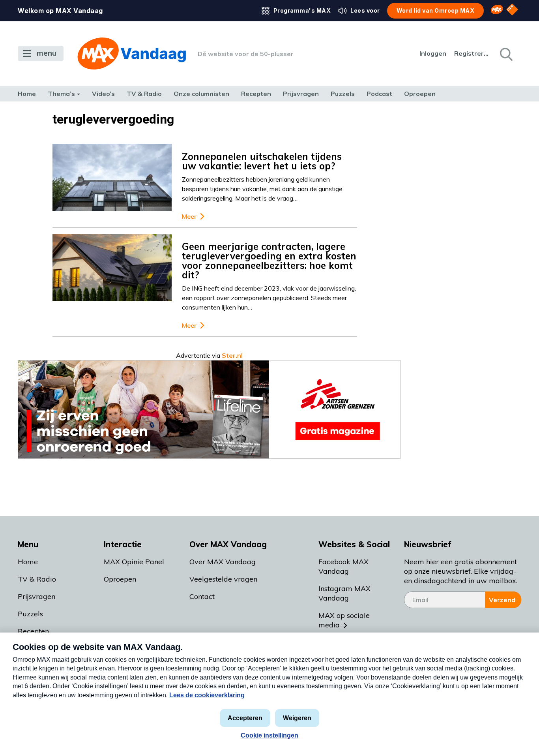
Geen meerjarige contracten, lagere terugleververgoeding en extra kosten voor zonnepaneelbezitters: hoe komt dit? (269, 260)
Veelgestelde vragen (223, 579)
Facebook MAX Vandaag (343, 566)
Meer (189, 216)
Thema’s (61, 94)
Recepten (256, 94)
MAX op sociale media (344, 620)
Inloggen (432, 53)
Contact (202, 596)
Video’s (103, 94)
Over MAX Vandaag (222, 561)
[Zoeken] (505, 54)
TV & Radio (144, 94)
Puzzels (343, 94)
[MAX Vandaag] (131, 53)
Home (27, 94)
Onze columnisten (201, 94)
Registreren (472, 53)
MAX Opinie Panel (134, 561)
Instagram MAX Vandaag (344, 593)
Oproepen (420, 94)
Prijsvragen (301, 94)
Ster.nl (232, 355)
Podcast (379, 94)
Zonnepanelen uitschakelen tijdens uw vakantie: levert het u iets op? (262, 161)
